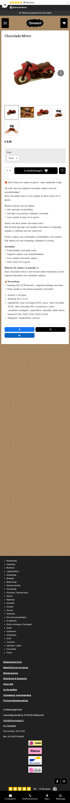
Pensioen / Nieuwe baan (17, 593)
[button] (12, 112)
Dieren (10, 596)
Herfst (9, 628)
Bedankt (10, 578)
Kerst (9, 638)
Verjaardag (11, 575)
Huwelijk (10, 603)
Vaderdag (11, 564)
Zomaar (10, 607)
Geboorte (11, 614)
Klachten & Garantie (15, 678)
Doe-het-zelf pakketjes (16, 617)
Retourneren (10, 673)
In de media (10, 689)
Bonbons (10, 568)
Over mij (8, 683)
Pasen (9, 653)
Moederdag (12, 561)
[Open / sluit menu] (5, 23)
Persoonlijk (11, 589)
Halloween (11, 631)
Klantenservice (12, 661)
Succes (10, 610)
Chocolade (11, 649)
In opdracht (11, 621)
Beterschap (12, 582)
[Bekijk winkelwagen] (64, 23)
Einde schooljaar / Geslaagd (19, 624)
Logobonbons (13, 571)
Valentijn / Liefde (14, 646)
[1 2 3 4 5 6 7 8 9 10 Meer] (9, 170)
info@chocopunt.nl (13, 720)
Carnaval (11, 642)
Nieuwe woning (13, 585)
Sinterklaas (11, 635)
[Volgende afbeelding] (60, 73)
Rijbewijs (11, 600)
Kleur (9, 152)
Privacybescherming (15, 700)
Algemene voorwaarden (17, 695)
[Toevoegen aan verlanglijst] (62, 170)
